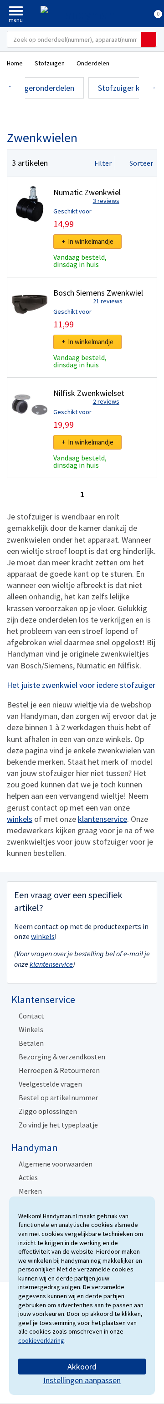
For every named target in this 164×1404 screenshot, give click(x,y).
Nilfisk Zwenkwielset (88, 393)
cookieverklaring (41, 1340)
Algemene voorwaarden (55, 1163)
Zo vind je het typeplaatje (58, 1124)
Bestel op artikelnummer (58, 1097)
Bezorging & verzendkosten (62, 1056)
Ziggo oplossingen (48, 1111)
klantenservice (102, 819)
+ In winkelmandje (87, 241)
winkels (19, 819)
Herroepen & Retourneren (59, 1070)
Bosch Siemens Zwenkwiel (98, 292)
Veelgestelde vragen (50, 1083)
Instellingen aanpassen (82, 1380)
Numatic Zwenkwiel (87, 192)
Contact (31, 1015)
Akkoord (82, 1366)
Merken (30, 1191)
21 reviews (108, 301)
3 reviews (106, 201)
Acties (28, 1177)
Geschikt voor (72, 211)
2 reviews (106, 401)
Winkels (31, 1029)
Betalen (31, 1043)
